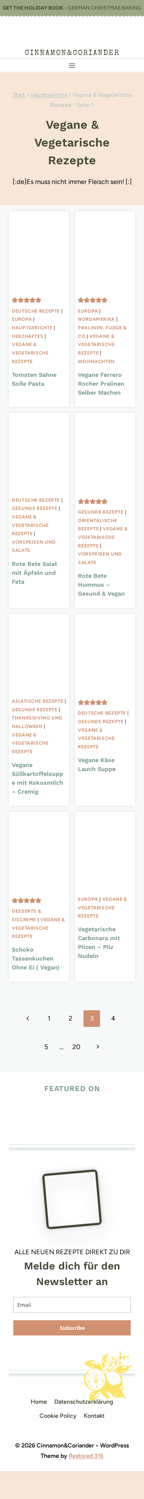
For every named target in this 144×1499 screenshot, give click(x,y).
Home (39, 1401)
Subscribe (72, 1327)
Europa (22, 319)
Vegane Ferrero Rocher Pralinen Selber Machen (101, 383)
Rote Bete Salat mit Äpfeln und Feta (34, 572)
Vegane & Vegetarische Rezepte (30, 353)
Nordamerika (96, 319)
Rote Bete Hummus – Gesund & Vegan (101, 584)
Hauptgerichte (32, 327)
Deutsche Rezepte (36, 311)
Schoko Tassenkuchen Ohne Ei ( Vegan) (35, 958)
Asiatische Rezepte (37, 701)
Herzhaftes (27, 336)
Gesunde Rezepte (34, 508)
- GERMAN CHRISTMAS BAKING (72, 8)
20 (76, 1047)
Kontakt (94, 1415)
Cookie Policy (58, 1415)
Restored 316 (86, 1455)
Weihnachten (96, 361)
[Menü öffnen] (72, 65)
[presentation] (39, 251)
